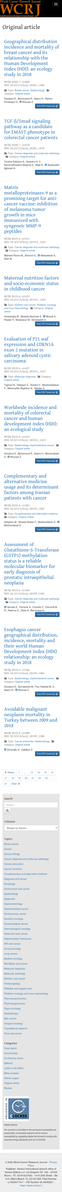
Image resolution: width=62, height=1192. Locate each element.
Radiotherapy (11, 1013)
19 (19, 778)
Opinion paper (11, 1078)
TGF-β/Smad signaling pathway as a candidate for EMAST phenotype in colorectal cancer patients (31, 129)
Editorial (8, 1063)
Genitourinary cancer (15, 913)
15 (45, 772)
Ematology (9, 883)
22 (39, 778)
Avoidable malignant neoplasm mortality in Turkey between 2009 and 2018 (30, 717)
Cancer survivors (13, 868)
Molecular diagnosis (25, 376)
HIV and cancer (12, 943)
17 (5, 778)
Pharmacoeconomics (15, 998)
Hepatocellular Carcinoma (17, 938)
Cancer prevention (24, 741)
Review (8, 1088)
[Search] (7, 810)
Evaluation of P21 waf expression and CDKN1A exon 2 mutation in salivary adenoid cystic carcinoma (29, 350)
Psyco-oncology (12, 1008)
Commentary (11, 1053)
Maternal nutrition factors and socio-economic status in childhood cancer (31, 283)
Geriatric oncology (13, 918)
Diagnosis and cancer (15, 878)
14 (38, 772)
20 (26, 778)
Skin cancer (10, 1018)
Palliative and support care (18, 988)
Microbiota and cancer (15, 963)
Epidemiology (37, 90)
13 (31, 772)
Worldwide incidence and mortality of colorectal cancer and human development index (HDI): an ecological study (31, 418)
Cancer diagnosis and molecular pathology (37, 153)
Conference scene (13, 1058)
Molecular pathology (14, 973)
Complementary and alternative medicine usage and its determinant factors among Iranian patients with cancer (31, 487)
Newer (10, 772)
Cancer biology (12, 854)
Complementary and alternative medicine (36, 513)
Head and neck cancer (16, 933)
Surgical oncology (13, 1023)
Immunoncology (12, 948)
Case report (10, 1048)
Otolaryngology (12, 983)
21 (33, 778)
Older (14, 783)
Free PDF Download (46, 106)
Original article (22, 93)
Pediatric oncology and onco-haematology (26, 993)
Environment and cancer (17, 888)
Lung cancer (10, 953)
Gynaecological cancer (16, 923)
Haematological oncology (17, 928)
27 (5, 783)
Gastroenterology (13, 903)
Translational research (15, 1028)
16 (52, 772)
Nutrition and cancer (25, 304)
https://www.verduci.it (31, 1185)
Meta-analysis (11, 1073)
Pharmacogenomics (14, 1003)
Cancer (8, 849)
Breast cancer (22, 90)
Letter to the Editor (14, 1068)
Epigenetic (9, 898)
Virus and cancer (13, 1033)
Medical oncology (13, 958)
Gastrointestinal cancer (42, 445)
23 (46, 778)
